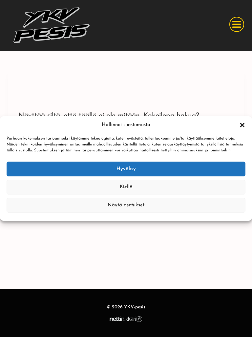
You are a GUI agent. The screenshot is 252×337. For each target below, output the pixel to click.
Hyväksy (126, 169)
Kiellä (126, 187)
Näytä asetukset (126, 205)
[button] (242, 125)
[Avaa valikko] (236, 24)
